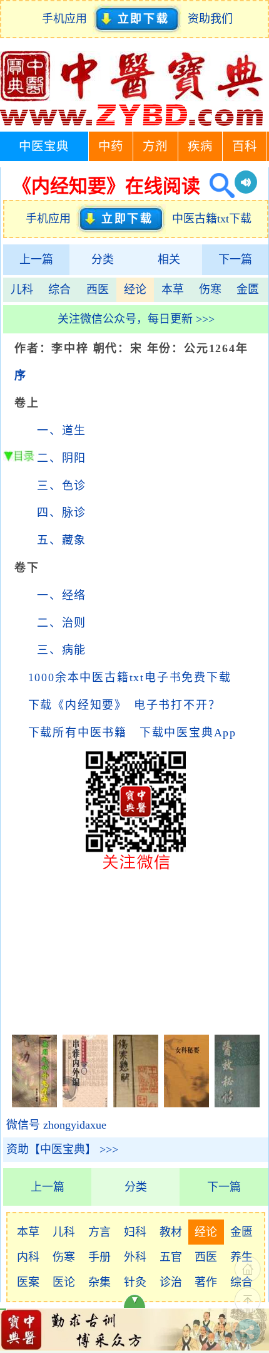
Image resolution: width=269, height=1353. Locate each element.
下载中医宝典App (188, 732)
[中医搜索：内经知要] (217, 185)
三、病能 (61, 650)
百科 (244, 146)
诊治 (171, 1282)
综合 (59, 289)
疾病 (200, 146)
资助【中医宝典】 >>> (62, 1149)
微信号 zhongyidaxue (56, 1125)
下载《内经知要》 (74, 705)
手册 (99, 1257)
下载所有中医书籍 (77, 732)
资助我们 (210, 19)
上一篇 (36, 259)
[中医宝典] (131, 123)
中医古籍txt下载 (211, 218)
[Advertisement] (135, 950)
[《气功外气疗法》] (34, 1103)
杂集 (99, 1282)
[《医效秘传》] (237, 1103)
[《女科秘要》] (186, 1103)
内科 (28, 1257)
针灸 (135, 1282)
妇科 (135, 1232)
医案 (28, 1282)
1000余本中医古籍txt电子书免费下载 (129, 677)
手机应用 (67, 19)
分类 (102, 259)
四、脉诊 (61, 512)
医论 (64, 1282)
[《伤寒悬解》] (136, 1103)
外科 (135, 1257)
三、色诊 (61, 485)
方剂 (155, 146)
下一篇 (235, 259)
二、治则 (61, 623)
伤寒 (210, 289)
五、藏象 (61, 540)
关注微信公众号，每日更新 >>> (136, 319)
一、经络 (61, 595)
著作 (206, 1282)
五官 (171, 1257)
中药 (110, 146)
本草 (172, 289)
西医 (97, 289)
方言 (99, 1232)
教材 (171, 1232)
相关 (169, 259)
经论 (135, 289)
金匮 (247, 289)
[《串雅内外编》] (85, 1103)
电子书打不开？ (177, 705)
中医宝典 (44, 146)
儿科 (22, 289)
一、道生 (61, 430)
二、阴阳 (61, 458)
